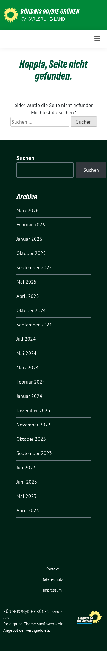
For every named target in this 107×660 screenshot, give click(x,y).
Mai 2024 (26, 353)
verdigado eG (37, 630)
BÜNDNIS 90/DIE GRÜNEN (50, 11)
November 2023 (33, 424)
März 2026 (27, 210)
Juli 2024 (26, 339)
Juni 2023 (26, 482)
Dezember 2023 (33, 410)
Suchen (25, 158)
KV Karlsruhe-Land (43, 19)
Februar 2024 (30, 382)
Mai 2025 (26, 282)
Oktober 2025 (31, 253)
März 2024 (27, 367)
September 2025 (34, 267)
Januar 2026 (29, 239)
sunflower (45, 623)
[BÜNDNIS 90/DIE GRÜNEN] (10, 14)
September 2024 (34, 324)
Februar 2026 (30, 224)
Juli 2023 (26, 467)
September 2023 (34, 453)
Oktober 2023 (31, 439)
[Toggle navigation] (97, 38)
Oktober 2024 (31, 310)
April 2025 (27, 296)
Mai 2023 (26, 496)
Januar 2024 (29, 396)
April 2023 (27, 510)
